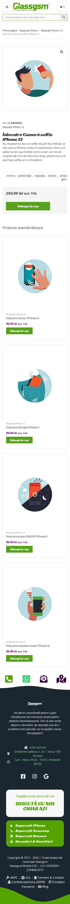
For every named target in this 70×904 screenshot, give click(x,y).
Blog (44, 886)
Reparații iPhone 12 (51, 30)
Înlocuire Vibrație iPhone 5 (22, 427)
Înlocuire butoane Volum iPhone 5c (28, 646)
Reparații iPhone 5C (16, 314)
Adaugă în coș (28, 206)
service (52, 175)
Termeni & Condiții (50, 877)
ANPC (13, 877)
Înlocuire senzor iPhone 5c (22, 318)
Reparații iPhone (29, 30)
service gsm (63, 177)
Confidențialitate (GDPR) (28, 882)
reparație (40, 175)
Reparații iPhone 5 (15, 423)
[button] (62, 52)
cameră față (24, 175)
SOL (28, 877)
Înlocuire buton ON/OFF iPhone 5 (27, 536)
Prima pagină (10, 30)
